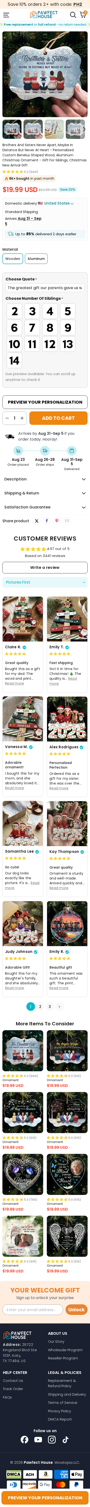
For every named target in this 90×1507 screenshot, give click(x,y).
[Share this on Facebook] (46, 521)
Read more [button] (14, 683)
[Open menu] (5, 14)
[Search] (72, 14)
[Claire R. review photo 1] (23, 619)
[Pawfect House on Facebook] (24, 1439)
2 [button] (40, 1006)
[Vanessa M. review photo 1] (23, 718)
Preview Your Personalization (45, 402)
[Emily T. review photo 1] (67, 619)
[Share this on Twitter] (37, 521)
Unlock (76, 1310)
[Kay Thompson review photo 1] (67, 823)
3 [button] (50, 1006)
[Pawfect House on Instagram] (52, 1439)
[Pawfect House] (44, 14)
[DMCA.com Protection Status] (14, 1474)
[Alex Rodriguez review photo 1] (67, 719)
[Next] (84, 74)
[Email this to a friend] (66, 521)
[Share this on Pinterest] (56, 521)
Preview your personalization (45, 1498)
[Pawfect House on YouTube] (38, 1439)
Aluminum (36, 258)
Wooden (12, 258)
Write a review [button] (45, 567)
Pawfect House (38, 1462)
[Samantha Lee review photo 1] (23, 823)
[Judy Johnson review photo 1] (23, 923)
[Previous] (6, 74)
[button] (12, 171)
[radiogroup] (45, 336)
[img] (15, 653)
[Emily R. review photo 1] (67, 923)
